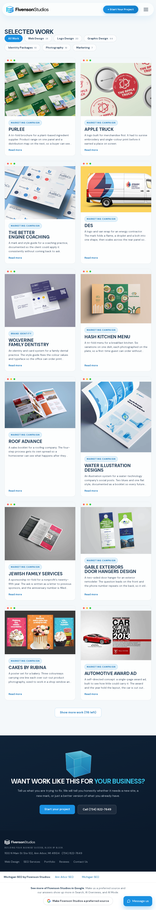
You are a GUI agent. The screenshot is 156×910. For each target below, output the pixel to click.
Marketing (84, 47)
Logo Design (67, 38)
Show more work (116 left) (78, 712)
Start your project (57, 809)
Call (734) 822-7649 (97, 809)
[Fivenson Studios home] (27, 9)
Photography (56, 47)
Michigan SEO (90, 877)
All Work (13, 38)
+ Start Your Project (121, 9)
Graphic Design (100, 38)
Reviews (64, 861)
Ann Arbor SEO (64, 877)
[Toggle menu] (146, 9)
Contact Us (80, 861)
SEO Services (32, 861)
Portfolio (49, 861)
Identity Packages (22, 47)
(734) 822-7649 (72, 853)
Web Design (38, 38)
